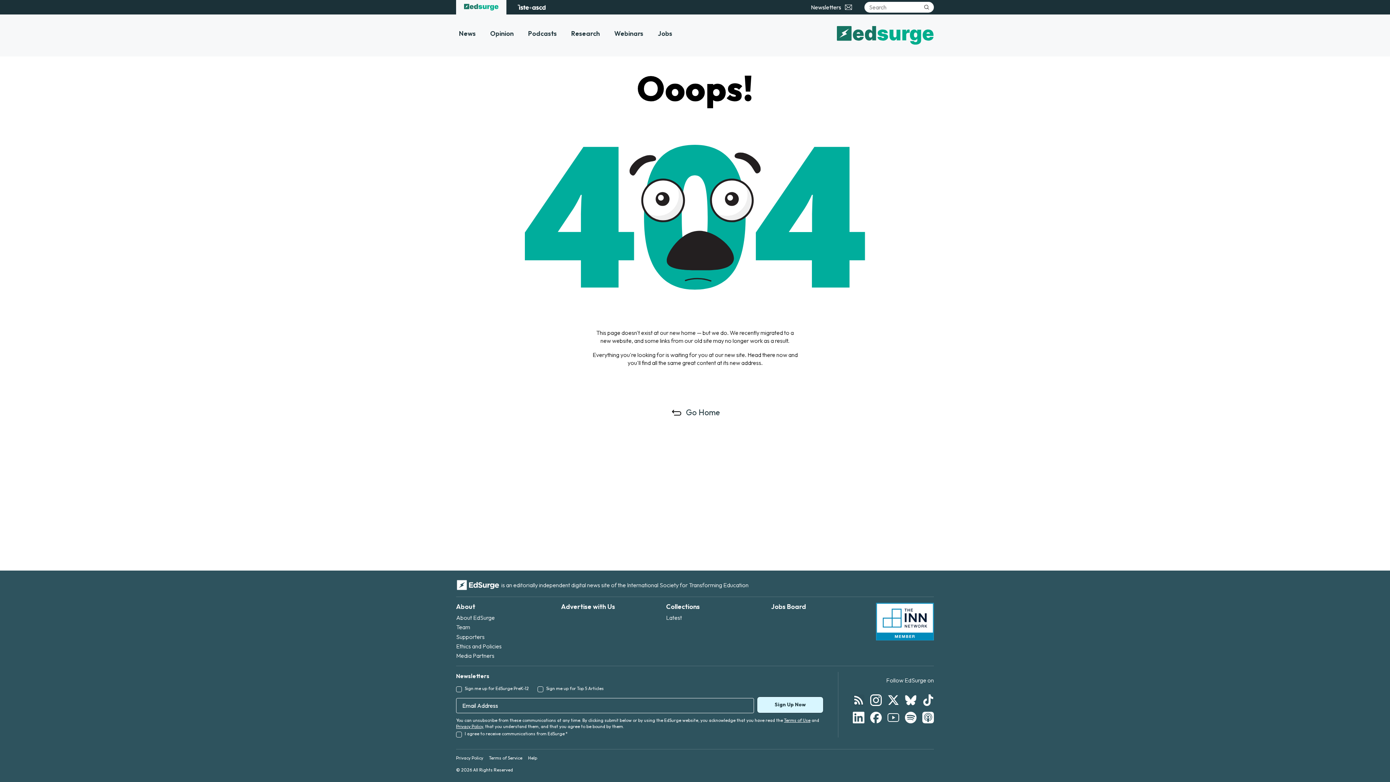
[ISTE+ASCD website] (531, 7)
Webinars (628, 33)
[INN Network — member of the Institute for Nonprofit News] (905, 621)
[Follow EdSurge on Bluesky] (911, 700)
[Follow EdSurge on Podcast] (928, 717)
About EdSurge (475, 617)
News (467, 33)
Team (463, 627)
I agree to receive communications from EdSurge (516, 733)
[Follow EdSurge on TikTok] (928, 700)
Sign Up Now (790, 704)
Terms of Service (505, 758)
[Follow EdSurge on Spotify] (911, 717)
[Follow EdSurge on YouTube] (893, 717)
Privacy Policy (469, 726)
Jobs (665, 33)
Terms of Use (797, 720)
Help (532, 758)
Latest (674, 617)
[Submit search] (926, 7)
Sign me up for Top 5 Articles (575, 688)
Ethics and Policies (479, 646)
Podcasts (542, 33)
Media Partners (475, 655)
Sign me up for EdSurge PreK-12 (497, 688)
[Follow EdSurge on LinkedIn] (858, 717)
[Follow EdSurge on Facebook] (876, 717)
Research (585, 33)
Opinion (502, 33)
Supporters (470, 636)
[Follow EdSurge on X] (893, 700)
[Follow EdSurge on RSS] (858, 700)
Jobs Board (788, 606)
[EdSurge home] (481, 7)
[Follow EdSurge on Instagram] (876, 700)
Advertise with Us (588, 606)
